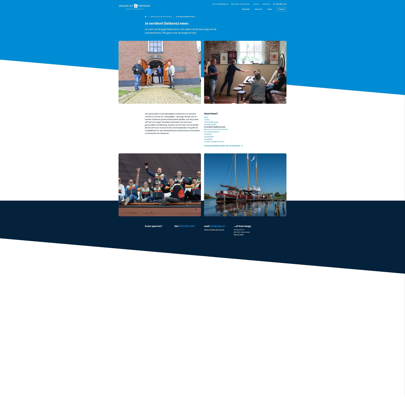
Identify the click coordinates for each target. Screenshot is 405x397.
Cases (269, 9)
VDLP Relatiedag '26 (220, 4)
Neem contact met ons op (214, 230)
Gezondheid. (209, 137)
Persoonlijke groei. (211, 122)
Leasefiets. (208, 139)
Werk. (206, 117)
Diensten (246, 9)
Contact (281, 9)
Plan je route (239, 235)
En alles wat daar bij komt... (214, 142)
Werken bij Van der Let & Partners (161, 16)
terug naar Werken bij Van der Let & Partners (222, 146)
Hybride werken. (210, 124)
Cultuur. (207, 120)
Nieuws (256, 4)
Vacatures (266, 4)
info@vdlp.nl (217, 225)
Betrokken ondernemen (240, 4)
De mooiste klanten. (212, 132)
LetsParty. (208, 134)
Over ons (258, 9)
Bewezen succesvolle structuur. (216, 129)
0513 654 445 (281, 4)
